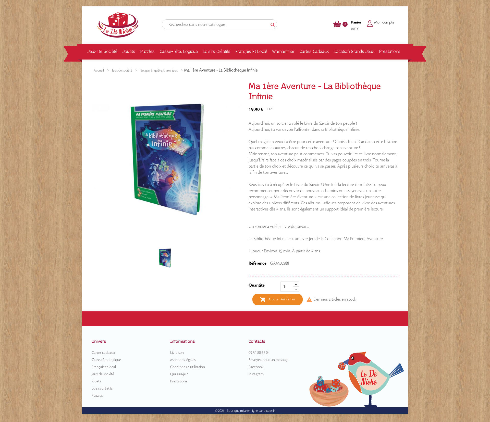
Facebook (256, 367)
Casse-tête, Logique (179, 51)
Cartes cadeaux (314, 51)
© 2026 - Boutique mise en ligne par (239, 411)
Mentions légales (182, 360)
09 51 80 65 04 (259, 353)
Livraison (177, 353)
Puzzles (147, 51)
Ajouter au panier (277, 300)
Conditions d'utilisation (187, 367)
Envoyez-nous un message (268, 360)
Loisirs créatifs (216, 51)
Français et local (251, 51)
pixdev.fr (269, 411)
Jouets (128, 51)
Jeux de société (102, 51)
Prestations (389, 51)
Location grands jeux (354, 51)
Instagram (256, 374)
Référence (257, 263)
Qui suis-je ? (179, 374)
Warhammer (283, 51)
